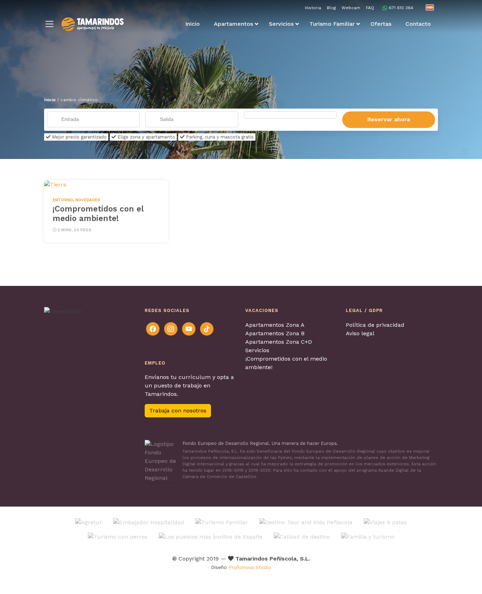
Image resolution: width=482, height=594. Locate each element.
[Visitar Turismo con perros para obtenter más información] (117, 536)
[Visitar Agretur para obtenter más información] (88, 522)
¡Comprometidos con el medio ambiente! (98, 213)
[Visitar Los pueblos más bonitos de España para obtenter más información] (211, 536)
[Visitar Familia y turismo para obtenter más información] (367, 536)
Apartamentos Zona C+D (278, 341)
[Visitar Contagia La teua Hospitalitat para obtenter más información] (148, 522)
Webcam (351, 7)
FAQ (370, 7)
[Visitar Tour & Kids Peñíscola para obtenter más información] (306, 522)
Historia (313, 7)
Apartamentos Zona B (275, 333)
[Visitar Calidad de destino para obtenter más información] (302, 536)
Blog (331, 7)
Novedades (87, 200)
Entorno (63, 200)
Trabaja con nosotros (177, 410)
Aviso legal (360, 333)
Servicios (257, 350)
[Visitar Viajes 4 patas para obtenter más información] (385, 522)
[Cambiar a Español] (430, 7)
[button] (49, 24)
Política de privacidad (375, 325)
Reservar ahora (388, 119)
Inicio (50, 99)
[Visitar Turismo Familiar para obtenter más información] (221, 522)
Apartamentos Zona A (275, 325)
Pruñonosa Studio (250, 567)
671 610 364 (401, 7)
